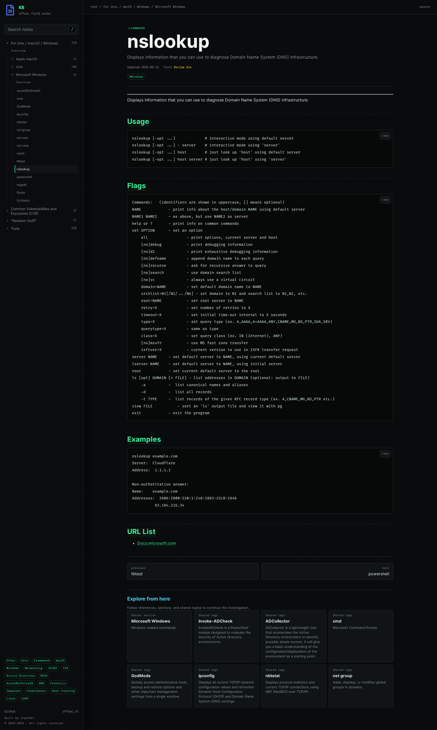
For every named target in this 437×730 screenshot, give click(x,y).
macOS (60, 660)
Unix (24, 660)
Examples (144, 439)
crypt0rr (27, 718)
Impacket (14, 691)
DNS (41, 683)
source (424, 7)
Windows (13, 668)
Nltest (138, 571)
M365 (44, 675)
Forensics (58, 683)
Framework (42, 660)
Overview (18, 50)
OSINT (52, 668)
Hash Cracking (63, 691)
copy (385, 135)
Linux (11, 698)
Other (11, 660)
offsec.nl (71, 712)
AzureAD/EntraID (20, 683)
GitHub (10, 712)
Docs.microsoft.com (156, 543)
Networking (33, 668)
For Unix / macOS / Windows (126, 7)
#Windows (136, 76)
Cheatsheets (36, 691)
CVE (65, 668)
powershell (378, 571)
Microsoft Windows (170, 7)
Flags (136, 185)
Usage (138, 121)
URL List (141, 531)
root (94, 7)
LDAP (24, 698)
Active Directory (21, 675)
